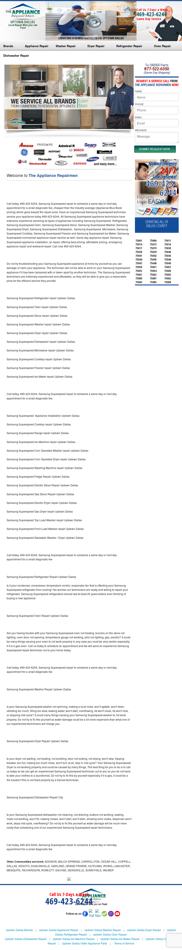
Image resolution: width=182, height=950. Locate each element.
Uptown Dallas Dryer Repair (144, 930)
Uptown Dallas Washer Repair (102, 930)
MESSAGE (141, 130)
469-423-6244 (151, 14)
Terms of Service (124, 943)
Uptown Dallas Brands (19, 930)
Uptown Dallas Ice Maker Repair (120, 939)
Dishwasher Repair (16, 55)
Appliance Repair (36, 46)
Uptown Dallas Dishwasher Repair (26, 939)
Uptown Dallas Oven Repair (110, 934)
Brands (8, 46)
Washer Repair (66, 46)
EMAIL (138, 117)
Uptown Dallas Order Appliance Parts (84, 943)
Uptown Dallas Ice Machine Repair (74, 939)
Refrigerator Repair (129, 46)
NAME (138, 91)
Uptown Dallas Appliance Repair (58, 930)
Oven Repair (162, 46)
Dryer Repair (96, 46)
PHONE (139, 104)
